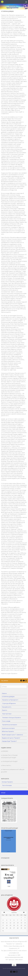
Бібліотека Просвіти (8, 731)
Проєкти (4, 710)
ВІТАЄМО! (5, 751)
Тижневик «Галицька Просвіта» (11, 717)
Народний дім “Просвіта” (9, 741)
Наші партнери (6, 714)
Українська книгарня (8, 728)
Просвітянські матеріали (9, 724)
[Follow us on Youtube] (23, 680)
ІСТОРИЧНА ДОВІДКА (8, 696)
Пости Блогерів (7, 785)
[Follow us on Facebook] (21, 680)
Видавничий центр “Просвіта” (11, 738)
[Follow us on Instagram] (26, 680)
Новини (4, 693)
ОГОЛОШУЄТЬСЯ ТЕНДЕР (9, 761)
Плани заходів (6, 721)
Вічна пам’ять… (7, 765)
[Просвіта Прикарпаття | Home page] (2, 2)
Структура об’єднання (9, 703)
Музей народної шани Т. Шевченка (12, 735)
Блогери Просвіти (7, 782)
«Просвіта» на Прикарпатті (10, 700)
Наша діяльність (6, 707)
